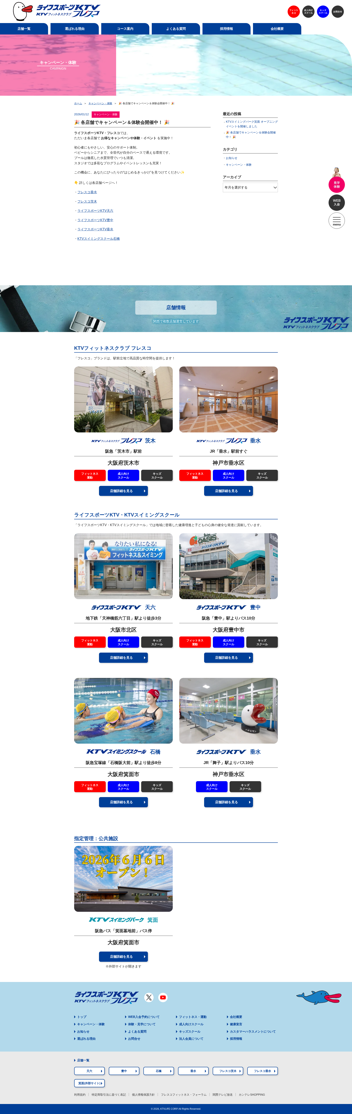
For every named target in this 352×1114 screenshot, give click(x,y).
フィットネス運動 (89, 475)
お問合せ (134, 1038)
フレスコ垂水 (87, 192)
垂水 (255, 441)
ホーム (78, 103)
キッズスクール (157, 475)
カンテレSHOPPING (252, 1094)
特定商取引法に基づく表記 (109, 1094)
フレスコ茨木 (87, 201)
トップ (81, 1016)
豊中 (255, 607)
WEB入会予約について (144, 1016)
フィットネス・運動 (193, 1016)
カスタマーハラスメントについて (253, 1031)
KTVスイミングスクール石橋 (98, 238)
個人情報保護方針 (143, 1094)
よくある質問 (137, 1031)
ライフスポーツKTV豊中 (95, 220)
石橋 (154, 752)
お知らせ (231, 158)
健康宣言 (236, 1024)
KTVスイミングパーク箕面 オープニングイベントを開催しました (252, 124)
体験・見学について (142, 1024)
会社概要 (236, 1016)
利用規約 (80, 1094)
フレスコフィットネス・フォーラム (184, 1094)
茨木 (150, 441)
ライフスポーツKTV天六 (95, 210)
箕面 (152, 920)
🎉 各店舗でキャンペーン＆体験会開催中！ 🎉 (251, 135)
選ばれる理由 (86, 1038)
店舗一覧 (83, 1060)
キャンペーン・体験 (100, 103)
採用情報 (236, 1038)
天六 (150, 607)
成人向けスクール (123, 475)
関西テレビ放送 (223, 1094)
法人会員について (191, 1038)
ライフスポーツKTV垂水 (95, 229)
